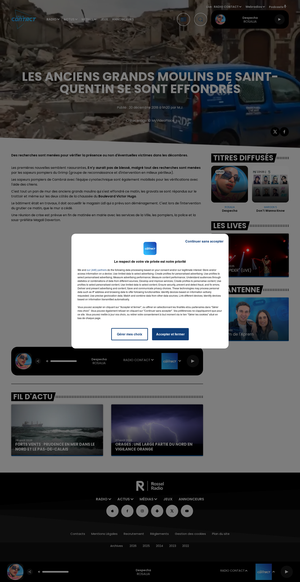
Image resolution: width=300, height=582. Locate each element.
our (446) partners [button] (97, 270)
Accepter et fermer (170, 334)
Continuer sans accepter (204, 241)
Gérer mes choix (129, 334)
